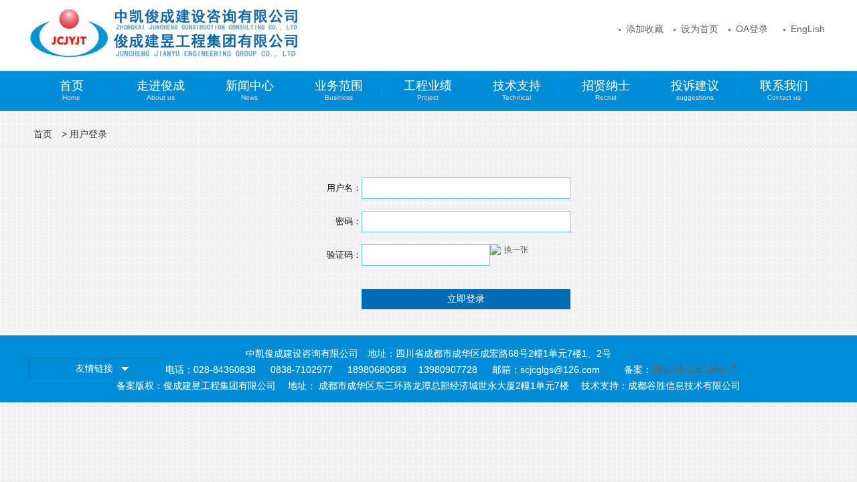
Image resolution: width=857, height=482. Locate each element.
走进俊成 (161, 90)
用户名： (344, 188)
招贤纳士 (606, 90)
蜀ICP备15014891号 (695, 369)
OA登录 (752, 28)
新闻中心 (250, 90)
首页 (72, 90)
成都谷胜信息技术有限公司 (684, 385)
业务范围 (339, 90)
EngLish (808, 28)
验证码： (344, 255)
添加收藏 (645, 28)
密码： (348, 221)
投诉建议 (695, 90)
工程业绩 (428, 90)
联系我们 (784, 90)
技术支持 (517, 90)
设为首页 (699, 28)
